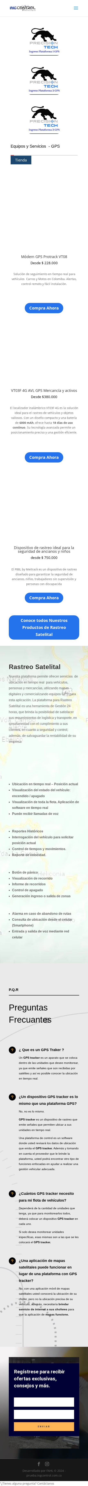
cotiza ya (54, 759)
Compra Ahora (44, 308)
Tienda (21, 160)
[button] (44, 1483)
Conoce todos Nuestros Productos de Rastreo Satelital (44, 627)
